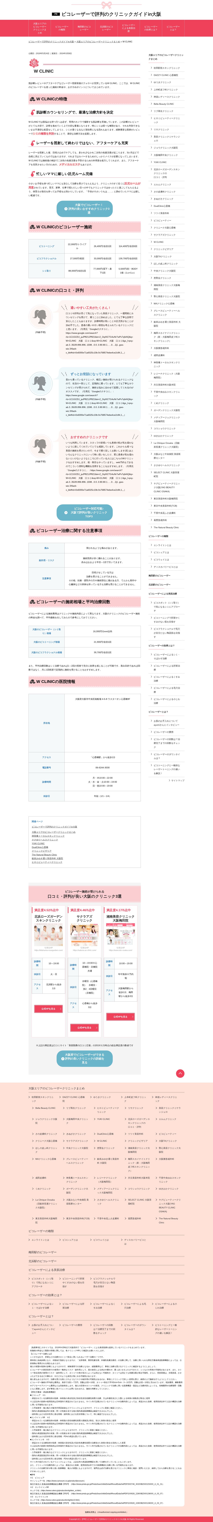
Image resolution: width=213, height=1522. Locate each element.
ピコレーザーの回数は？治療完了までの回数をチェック (167, 743)
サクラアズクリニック (165, 235)
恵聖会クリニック (162, 278)
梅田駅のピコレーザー (159, 575)
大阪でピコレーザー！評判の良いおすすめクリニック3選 (89, 208)
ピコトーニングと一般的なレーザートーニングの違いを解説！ (167, 769)
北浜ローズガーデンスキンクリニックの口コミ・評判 (167, 173)
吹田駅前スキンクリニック (167, 68)
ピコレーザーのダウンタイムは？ (167, 756)
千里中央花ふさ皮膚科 (165, 513)
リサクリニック (161, 129)
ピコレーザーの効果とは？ (162, 645)
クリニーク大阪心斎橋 (165, 227)
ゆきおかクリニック (163, 436)
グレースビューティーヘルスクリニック (167, 312)
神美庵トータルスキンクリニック (167, 364)
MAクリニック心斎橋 (164, 303)
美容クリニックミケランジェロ (167, 138)
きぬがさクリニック (163, 199)
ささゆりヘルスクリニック (167, 465)
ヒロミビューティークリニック (167, 120)
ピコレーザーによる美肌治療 (163, 593)
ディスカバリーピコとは (166, 567)
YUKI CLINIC (160, 162)
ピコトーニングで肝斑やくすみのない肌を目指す (167, 620)
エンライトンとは (162, 545)
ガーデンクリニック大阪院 (167, 410)
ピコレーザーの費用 (163, 732)
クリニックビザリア (163, 249)
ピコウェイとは (161, 559)
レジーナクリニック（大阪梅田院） (167, 375)
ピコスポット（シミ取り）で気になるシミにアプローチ (167, 606)
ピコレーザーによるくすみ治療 (167, 679)
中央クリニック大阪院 (165, 271)
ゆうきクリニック (162, 82)
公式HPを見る (48, 1008)
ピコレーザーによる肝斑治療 (167, 668)
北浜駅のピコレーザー (159, 584)
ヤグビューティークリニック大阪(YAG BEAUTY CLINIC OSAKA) (167, 487)
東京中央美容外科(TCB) (165, 506)
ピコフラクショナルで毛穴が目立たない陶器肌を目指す (167, 633)
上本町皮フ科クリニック (166, 89)
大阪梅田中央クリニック (166, 155)
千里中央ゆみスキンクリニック (167, 394)
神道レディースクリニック (167, 97)
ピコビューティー (162, 220)
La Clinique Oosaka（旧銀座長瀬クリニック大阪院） (167, 445)
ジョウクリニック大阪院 (166, 147)
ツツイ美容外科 (161, 213)
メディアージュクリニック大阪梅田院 (167, 419)
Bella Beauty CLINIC (164, 104)
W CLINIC (159, 242)
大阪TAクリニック (163, 256)
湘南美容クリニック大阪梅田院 (167, 287)
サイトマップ (177, 780)
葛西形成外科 (160, 520)
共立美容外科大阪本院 (165, 384)
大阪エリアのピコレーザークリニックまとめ (53, 832)
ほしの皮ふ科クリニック (166, 263)
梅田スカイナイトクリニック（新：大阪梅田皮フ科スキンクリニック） (167, 337)
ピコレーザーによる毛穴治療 (167, 690)
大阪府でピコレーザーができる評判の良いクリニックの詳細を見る (84, 1058)
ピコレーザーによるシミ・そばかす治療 (167, 656)
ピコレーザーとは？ (158, 712)
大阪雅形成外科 (161, 348)
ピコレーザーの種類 (158, 536)
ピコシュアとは (161, 552)
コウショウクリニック (165, 428)
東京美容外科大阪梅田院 (166, 498)
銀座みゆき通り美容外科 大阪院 (167, 324)
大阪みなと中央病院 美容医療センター (167, 456)
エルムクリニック (162, 184)
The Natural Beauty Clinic (166, 527)
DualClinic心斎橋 (162, 206)
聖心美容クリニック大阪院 (167, 296)
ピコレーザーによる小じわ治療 (167, 701)
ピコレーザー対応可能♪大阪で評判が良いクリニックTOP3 (89, 512)
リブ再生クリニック (163, 111)
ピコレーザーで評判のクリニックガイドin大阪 (111, 14)
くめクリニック (161, 403)
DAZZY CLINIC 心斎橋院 (166, 75)
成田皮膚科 (159, 355)
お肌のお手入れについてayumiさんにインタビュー (166, 723)
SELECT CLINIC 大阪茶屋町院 (166, 474)
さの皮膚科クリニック (165, 191)
